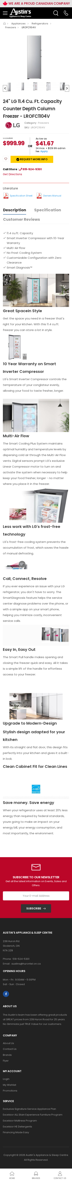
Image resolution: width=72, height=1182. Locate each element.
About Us (8, 1043)
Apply (44, 151)
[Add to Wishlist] (6, 159)
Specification (47, 210)
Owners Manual (52, 195)
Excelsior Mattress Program (20, 1120)
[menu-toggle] (5, 13)
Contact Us (10, 1049)
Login (6, 1079)
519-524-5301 (32, 169)
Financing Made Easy (16, 1132)
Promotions (10, 1090)
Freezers (10, 27)
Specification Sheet (21, 195)
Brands (7, 1055)
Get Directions (12, 174)
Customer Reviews (21, 219)
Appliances (18, 23)
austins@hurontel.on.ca (26, 964)
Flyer (6, 1061)
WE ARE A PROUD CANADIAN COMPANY (39, 3)
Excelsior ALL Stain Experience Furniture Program (32, 1114)
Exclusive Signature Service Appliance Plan (29, 1109)
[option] (36, 57)
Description (14, 210)
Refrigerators (40, 23)
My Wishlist (9, 1085)
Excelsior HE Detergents (17, 1126)
